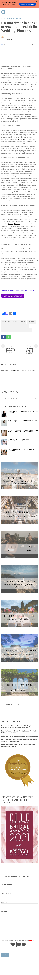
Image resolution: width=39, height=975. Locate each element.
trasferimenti (22, 139)
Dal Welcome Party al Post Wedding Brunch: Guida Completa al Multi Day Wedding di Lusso (19, 740)
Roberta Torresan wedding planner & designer (21, 37)
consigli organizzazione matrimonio (13, 321)
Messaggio (4, 911)
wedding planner (25, 330)
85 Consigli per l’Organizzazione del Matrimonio (23, 421)
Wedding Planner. (14, 224)
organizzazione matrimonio (11, 19)
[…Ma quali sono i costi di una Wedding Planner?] (4, 452)
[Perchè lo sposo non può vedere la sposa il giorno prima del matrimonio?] (4, 433)
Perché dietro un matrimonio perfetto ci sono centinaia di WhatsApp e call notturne (18, 745)
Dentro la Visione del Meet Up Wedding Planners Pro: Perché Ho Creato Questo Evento (19, 732)
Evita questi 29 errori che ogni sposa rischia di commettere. (23, 440)
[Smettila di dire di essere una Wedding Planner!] (4, 413)
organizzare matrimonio (10, 330)
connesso (13, 370)
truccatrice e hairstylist (9, 107)
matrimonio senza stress (20, 326)
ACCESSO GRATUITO (27, 4)
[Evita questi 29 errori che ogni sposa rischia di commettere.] (4, 442)
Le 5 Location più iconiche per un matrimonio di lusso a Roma (19, 736)
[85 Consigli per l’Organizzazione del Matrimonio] (4, 423)
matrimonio (5, 326)
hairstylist (31, 321)
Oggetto (4, 902)
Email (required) (6, 893)
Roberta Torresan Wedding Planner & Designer (17, 290)
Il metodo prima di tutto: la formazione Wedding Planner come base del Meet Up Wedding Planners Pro (17, 726)
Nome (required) (6, 884)
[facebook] (3, 337)
